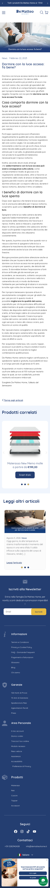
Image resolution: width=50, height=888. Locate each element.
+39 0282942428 (12, 846)
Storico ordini (17, 736)
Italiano (25, 855)
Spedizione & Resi (19, 703)
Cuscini (14, 795)
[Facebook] (15, 831)
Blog (13, 667)
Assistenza (16, 756)
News (4, 58)
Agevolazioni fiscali (19, 708)
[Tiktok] (28, 831)
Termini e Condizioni (20, 642)
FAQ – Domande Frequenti (23, 652)
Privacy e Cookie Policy (21, 647)
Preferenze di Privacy (21, 766)
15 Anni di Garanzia (19, 698)
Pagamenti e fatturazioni (22, 657)
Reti (13, 790)
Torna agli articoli (13, 400)
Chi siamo (15, 672)
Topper (14, 800)
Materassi (15, 785)
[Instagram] (22, 831)
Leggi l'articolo (14, 562)
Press (13, 713)
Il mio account (17, 731)
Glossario (15, 662)
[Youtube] (34, 831)
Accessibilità (16, 761)
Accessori (15, 805)
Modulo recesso (18, 746)
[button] (3, 452)
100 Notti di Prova (19, 693)
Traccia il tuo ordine (20, 741)
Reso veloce (16, 751)
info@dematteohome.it (36, 846)
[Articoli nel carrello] (46, 12)
